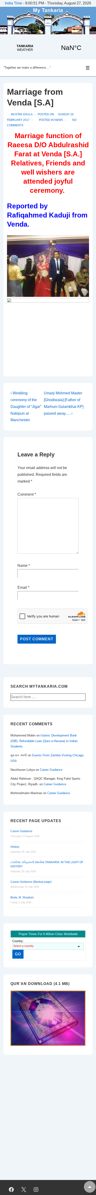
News (59, 120)
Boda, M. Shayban (22, 897)
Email (22, 587)
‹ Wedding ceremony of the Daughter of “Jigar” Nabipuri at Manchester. (25, 406)
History (14, 846)
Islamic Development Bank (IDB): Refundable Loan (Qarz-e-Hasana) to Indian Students (44, 741)
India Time (13, 3)
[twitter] (23, 1190)
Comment (26, 494)
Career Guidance (51, 769)
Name (22, 566)
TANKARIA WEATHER (48, 47)
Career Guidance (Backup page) (31, 881)
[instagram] (36, 1190)
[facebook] (11, 1190)
